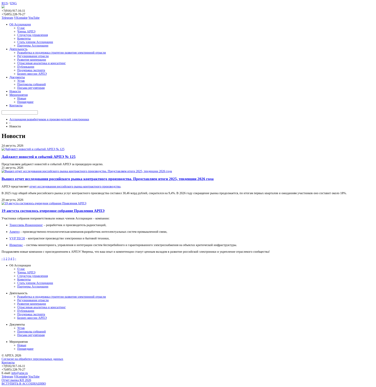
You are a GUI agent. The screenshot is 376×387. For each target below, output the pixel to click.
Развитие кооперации (31, 59)
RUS (5, 3)
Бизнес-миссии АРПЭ (32, 73)
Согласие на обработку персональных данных (32, 359)
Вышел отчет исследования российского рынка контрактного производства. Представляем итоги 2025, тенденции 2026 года (108, 179)
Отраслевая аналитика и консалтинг (41, 63)
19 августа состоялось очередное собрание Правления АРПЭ (53, 211)
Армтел (14, 231)
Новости (15, 91)
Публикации (25, 66)
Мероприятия (18, 95)
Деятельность (18, 49)
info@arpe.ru (19, 373)
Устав (21, 80)
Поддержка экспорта (31, 70)
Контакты (16, 105)
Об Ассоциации (20, 24)
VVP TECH (17, 238)
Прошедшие (25, 102)
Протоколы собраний (31, 84)
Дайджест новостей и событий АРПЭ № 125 (39, 157)
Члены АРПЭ (26, 31)
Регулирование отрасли (33, 56)
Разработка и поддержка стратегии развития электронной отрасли (61, 52)
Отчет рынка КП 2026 (16, 380)
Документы (17, 77)
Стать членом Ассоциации (35, 42)
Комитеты (24, 38)
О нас (21, 28)
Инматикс (16, 245)
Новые (21, 98)
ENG (13, 3)
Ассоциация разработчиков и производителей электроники (49, 119)
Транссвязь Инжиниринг (26, 225)
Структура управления (32, 35)
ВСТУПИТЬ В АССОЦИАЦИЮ (24, 383)
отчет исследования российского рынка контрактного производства (74, 186)
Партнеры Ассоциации (32, 45)
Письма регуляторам (31, 87)
